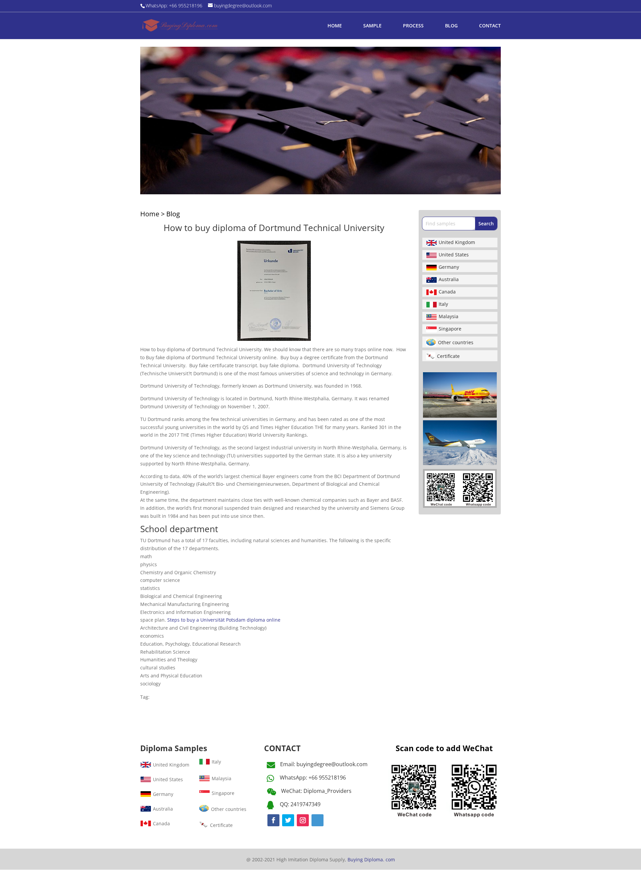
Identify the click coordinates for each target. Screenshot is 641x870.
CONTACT (490, 26)
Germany (449, 267)
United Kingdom (457, 242)
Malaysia (448, 316)
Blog (173, 213)
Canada (447, 291)
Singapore (450, 328)
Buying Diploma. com (371, 859)
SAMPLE (372, 26)
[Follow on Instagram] (303, 820)
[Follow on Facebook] (273, 820)
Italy (443, 304)
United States (454, 254)
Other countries (455, 342)
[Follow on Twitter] (288, 820)
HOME (335, 26)
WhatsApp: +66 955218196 (313, 777)
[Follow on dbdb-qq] (317, 820)
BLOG (451, 26)
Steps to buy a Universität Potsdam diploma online (223, 620)
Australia (449, 279)
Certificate (448, 356)
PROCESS (413, 26)
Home (149, 213)
